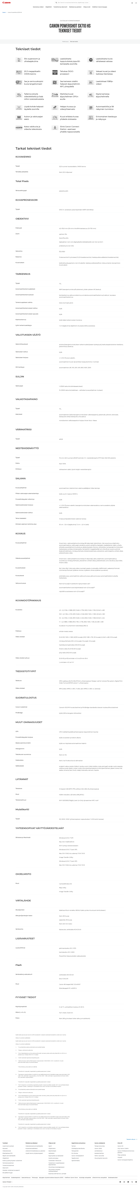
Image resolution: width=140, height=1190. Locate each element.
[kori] (136, 3)
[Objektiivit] (52, 7)
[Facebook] (120, 1182)
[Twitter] (132, 1182)
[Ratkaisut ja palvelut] (82, 7)
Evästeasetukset (113, 1177)
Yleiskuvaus (65, 41)
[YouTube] (136, 1182)
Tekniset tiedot (74, 41)
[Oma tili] (132, 3)
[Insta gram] (124, 1182)
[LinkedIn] (128, 1182)
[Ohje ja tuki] (91, 7)
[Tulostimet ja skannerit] (68, 7)
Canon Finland (7, 1182)
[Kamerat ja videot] (44, 7)
